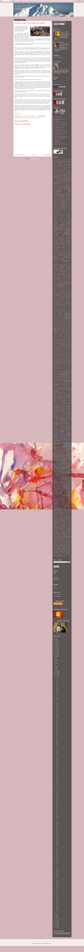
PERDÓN (62, 431)
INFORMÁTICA (55, 339)
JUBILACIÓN (55, 358)
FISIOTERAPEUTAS (56, 312)
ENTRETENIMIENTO (56, 287)
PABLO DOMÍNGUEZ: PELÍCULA (65, 418)
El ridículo (56, 788)
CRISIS (66, 242)
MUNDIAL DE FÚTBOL (58, 398)
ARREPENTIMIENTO (57, 193)
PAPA (61, 421)
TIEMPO (57, 520)
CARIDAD (56, 212)
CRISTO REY (59, 246)
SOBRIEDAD (55, 494)
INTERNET (55, 342)
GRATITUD (55, 321)
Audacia (56, 856)
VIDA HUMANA (67, 537)
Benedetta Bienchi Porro (57, 202)
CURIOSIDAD (63, 249)
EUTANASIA (68, 295)
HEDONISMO (57, 325)
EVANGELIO (55, 296)
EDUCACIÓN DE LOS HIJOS (64, 275)
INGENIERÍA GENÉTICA (62, 339)
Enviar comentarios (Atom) (35, 158)
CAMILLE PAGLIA (67, 207)
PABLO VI (59, 419)
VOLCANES (65, 551)
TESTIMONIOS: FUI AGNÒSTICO (65, 512)
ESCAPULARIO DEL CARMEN (62, 289)
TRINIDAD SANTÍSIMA (56, 526)
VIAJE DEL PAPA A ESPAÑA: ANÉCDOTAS (64, 534)
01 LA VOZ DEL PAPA (57, 117)
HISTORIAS (63, 327)
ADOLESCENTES (67, 167)
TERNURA (54, 505)
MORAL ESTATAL (57, 395)
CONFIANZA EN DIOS (33, 117)
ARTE (63, 193)
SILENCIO (61, 491)
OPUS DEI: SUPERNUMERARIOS (61, 415)
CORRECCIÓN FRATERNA (57, 240)
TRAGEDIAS (68, 524)
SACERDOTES (56, 467)
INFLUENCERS (61, 338)
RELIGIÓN (68, 457)
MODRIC (54, 394)
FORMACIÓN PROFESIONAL (58, 314)
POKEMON (65, 440)
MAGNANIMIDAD (63, 374)
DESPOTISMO (55, 261)
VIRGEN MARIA (59, 545)
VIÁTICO (54, 535)
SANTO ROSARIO (57, 483)
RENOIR (60, 458)
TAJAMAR (68, 500)
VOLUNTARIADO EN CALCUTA (58, 553)
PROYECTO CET (62, 449)
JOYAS (64, 353)
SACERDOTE (68, 466)
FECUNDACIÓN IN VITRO (66, 307)
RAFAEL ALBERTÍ (56, 452)
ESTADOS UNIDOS (62, 293)
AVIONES (63, 198)
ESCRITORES (55, 290)
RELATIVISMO (64, 457)
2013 (56, 922)
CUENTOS (68, 247)
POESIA (54, 440)
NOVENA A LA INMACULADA (57, 405)
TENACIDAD (68, 503)
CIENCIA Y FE (59, 221)
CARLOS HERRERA (67, 212)
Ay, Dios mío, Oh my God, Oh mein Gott (56, 804)
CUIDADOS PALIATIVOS (57, 248)
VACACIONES (68, 529)
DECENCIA (64, 253)
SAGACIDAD (62, 469)
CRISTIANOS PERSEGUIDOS (59, 244)
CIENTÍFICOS (65, 221)
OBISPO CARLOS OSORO (62, 409)
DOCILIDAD (55, 269)
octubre (57, 662)
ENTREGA (63, 286)
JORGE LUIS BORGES (66, 348)
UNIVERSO (55, 529)
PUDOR (54, 450)
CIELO (69, 220)
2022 (56, 644)
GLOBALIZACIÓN (65, 319)
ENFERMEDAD (66, 282)
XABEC (58, 556)
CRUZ (58, 247)
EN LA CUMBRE (58, 30)
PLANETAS (56, 439)
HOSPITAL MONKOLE (61, 330)
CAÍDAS (58, 207)
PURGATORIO (58, 450)
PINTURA (57, 438)
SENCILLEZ (64, 487)
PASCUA (65, 424)
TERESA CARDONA (67, 504)
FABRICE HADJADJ (61, 299)
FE (59, 307)
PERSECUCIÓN (67, 434)
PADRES (61, 420)
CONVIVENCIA (56, 235)
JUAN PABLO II (62, 355)
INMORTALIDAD (58, 341)
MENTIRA (59, 388)
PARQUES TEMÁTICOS (67, 422)
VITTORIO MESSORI (63, 548)
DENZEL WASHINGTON (61, 256)
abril (56, 675)
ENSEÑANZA (59, 285)
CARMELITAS (65, 213)
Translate (62, 25)
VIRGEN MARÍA (65, 545)
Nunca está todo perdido (56, 823)
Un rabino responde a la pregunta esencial (56, 775)
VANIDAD (64, 532)
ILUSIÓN (69, 334)
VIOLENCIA (61, 543)
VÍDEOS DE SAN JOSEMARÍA (65, 540)
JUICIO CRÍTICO (65, 359)
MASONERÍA (68, 379)
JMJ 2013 (58, 347)
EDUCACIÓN (62, 273)
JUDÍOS (66, 358)
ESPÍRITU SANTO (64, 292)
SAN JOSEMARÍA (66, 472)
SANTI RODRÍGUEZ (67, 480)
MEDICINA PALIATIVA (67, 384)
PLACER (60, 438)
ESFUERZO (55, 291)
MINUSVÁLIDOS (56, 390)
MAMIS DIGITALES (56, 376)
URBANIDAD (61, 529)
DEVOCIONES (66, 262)
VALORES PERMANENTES (63, 531)
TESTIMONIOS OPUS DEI (61, 509)
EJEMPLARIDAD (56, 278)
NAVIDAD (63, 401)
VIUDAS (67, 548)
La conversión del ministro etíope (56, 752)
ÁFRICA (63, 170)
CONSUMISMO (67, 231)
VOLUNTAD (68, 551)
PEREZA (68, 432)
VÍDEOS (55, 540)
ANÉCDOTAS (57, 183)
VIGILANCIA (68, 542)
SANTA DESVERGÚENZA (64, 478)
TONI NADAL (65, 521)
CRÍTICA (64, 246)
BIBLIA (59, 203)
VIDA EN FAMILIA (56, 537)
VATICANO (68, 532)
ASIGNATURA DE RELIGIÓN (59, 194)
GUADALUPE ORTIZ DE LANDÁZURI (63, 321)
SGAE (66, 490)
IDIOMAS (57, 332)
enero (57, 918)
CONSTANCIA (61, 231)
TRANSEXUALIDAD (62, 525)
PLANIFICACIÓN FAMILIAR (62, 439)
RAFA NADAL (67, 451)
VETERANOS (67, 533)
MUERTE (60, 397)
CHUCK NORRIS (65, 220)
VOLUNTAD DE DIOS (58, 552)
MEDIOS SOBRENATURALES (65, 386)
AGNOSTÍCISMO (68, 170)
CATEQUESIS (68, 216)
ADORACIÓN (60, 168)
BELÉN (54, 201)
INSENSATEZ (63, 341)
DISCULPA (55, 268)
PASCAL (63, 424)
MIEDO (58, 389)
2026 (56, 637)
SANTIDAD (56, 481)
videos (69, 539)
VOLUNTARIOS (66, 553)
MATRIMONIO (67, 381)
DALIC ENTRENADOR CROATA (62, 251)
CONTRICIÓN (55, 234)
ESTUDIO (65, 294)
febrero (57, 916)
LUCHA (58, 371)
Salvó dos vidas (56, 758)
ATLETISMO (55, 196)
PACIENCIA (63, 419)
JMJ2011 (68, 347)
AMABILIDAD (55, 175)
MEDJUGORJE (61, 387)
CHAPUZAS (55, 219)
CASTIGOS (63, 214)
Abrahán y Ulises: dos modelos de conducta (56, 765)
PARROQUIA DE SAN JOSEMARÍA (59, 423)
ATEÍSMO (59, 195)
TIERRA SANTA (62, 520)
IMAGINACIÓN (68, 335)
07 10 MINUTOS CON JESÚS (58, 129)
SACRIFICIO (68, 468)
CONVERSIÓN (66, 234)
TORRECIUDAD (64, 522)
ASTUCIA (64, 194)
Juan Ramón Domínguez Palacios (61, 68)
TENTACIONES (55, 504)
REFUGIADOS (68, 456)
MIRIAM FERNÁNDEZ (66, 391)
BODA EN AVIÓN (59, 204)
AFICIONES (64, 169)
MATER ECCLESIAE (56, 380)
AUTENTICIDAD (61, 197)
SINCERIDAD (67, 491)
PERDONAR (68, 431)
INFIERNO (68, 337)
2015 (56, 655)
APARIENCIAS (61, 188)
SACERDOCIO (67, 465)
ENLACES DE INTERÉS (57, 57)
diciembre (57, 656)
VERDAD (63, 533)
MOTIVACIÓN (68, 396)
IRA (57, 342)
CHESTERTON (61, 219)
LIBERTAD (55, 367)
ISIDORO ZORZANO (60, 343)
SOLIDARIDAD (66, 495)
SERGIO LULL (68, 489)
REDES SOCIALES (61, 456)
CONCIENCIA (55, 227)
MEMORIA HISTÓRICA (67, 387)
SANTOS (61, 484)
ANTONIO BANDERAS (56, 185)
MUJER (64, 397)
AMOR (69, 175)
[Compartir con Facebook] (43, 116)
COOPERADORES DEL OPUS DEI (64, 237)
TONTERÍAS (68, 521)
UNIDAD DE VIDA (60, 528)
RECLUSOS (61, 453)
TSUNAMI (66, 526)
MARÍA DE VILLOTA (64, 377)
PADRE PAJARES (56, 420)
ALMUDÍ (55, 588)
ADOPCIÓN (55, 168)
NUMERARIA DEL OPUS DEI (65, 407)
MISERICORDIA (57, 392)
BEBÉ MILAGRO (65, 200)
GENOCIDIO (55, 319)
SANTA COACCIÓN (56, 478)
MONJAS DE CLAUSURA (60, 394)
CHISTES (60, 220)
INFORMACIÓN (67, 338)
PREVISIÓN (66, 444)
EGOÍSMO (65, 277)
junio (57, 672)
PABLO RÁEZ (55, 419)
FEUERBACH (55, 310)
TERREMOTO (59, 505)
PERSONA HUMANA (66, 435)
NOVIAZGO (55, 406)
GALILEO (58, 318)
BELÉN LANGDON (59, 201)
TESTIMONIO (68, 506)
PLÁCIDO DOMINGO (65, 438)
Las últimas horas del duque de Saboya (56, 795)
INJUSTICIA (67, 340)
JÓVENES (68, 352)
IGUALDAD (65, 334)
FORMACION (60, 313)
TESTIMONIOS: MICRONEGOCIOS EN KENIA (61, 513)
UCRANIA (55, 527)
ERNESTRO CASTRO (60, 288)
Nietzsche (61, 403)
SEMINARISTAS (59, 487)
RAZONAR (60, 452)
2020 (56, 647)
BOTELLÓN (59, 205)
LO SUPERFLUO (58, 370)
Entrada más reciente (19, 154)
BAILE (69, 198)
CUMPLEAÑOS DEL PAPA (66, 248)
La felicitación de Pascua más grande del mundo (56, 884)
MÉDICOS (55, 385)
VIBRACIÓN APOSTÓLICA (62, 535)
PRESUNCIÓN (61, 444)
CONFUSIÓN (61, 230)
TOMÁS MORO (60, 521)
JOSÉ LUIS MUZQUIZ (56, 350)
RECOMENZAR (56, 454)
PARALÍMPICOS (61, 422)
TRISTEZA (62, 526)
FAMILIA (58, 301)
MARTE (69, 378)
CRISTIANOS (68, 243)
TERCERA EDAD (61, 504)
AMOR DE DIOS (59, 178)
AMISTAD (65, 175)
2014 (56, 920)
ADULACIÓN (65, 168)
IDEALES (63, 331)
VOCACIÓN (64, 549)
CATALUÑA (58, 215)
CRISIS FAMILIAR (62, 243)
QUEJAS (54, 451)
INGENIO (68, 339)
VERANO (59, 533)
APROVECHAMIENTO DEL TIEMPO (61, 191)
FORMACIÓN (67, 313)
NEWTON (69, 402)
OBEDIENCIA (67, 408)
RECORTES (68, 454)
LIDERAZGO (63, 368)
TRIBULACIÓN (68, 525)
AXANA (67, 198)
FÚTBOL (54, 318)
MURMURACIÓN (60, 399)
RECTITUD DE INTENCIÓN (64, 455)
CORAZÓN (59, 238)
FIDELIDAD (60, 310)
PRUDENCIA (68, 449)
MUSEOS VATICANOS (67, 399)
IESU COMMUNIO (61, 332)
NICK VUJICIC (56, 403)
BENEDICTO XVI (64, 202)
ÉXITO (69, 298)
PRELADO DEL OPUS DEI (64, 442)
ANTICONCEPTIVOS (67, 184)
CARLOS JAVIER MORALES (57, 213)
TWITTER (69, 526)
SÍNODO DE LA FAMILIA (65, 492)
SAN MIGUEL (65, 477)
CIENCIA (55, 221)
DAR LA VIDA (55, 253)
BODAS (63, 204)
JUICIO (59, 359)
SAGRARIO (59, 471)
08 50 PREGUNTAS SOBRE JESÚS (60, 131)
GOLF (66, 320)
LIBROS (59, 368)
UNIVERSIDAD (68, 528)
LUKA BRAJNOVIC (60, 372)
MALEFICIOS (68, 375)
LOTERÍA (68, 370)
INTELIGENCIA (68, 341)
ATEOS (66, 195)
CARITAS (61, 212)
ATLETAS (69, 195)
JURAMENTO (55, 360)
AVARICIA (60, 198)
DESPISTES (68, 260)
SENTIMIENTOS (58, 489)
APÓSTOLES (68, 189)
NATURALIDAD (56, 401)
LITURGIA (62, 369)
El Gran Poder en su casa (56, 892)
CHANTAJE (68, 218)
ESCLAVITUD (68, 289)
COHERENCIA (56, 223)
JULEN (69, 359)
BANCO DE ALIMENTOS (62, 199)
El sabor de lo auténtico (56, 699)
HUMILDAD (56, 331)
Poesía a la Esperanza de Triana (56, 908)
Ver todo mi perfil (56, 73)
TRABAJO (55, 523)
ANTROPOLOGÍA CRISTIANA (61, 186)
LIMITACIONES (68, 368)
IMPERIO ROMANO (63, 336)
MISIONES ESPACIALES (62, 393)
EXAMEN (62, 297)
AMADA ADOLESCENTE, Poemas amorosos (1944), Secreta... (56, 832)
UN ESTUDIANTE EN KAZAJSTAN (65, 527)
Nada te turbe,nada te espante (56, 902)
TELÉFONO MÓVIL (57, 502)
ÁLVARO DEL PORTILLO (61, 174)
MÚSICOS (58, 400)
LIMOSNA (54, 369)
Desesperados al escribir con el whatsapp (56, 718)
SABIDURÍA (61, 465)
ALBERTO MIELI (58, 172)
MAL (67, 374)
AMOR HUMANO (66, 178)
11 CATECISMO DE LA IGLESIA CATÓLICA (61, 136)
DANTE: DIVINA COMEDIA (66, 252)
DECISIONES (68, 253)
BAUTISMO (60, 200)
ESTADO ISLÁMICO (56, 293)
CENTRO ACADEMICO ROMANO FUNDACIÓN (60, 218)
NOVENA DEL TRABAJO (66, 405)
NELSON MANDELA (62, 402)
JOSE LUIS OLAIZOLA (63, 350)
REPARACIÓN (65, 458)
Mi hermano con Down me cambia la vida (56, 869)
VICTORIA (59, 536)
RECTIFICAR (55, 455)
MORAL (69, 394)
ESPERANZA (62, 291)
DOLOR (62, 270)
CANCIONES (55, 209)
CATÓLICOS (65, 217)
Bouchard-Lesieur (64, 205)
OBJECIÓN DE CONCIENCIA (58, 410)
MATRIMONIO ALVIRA (57, 382)
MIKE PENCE (62, 389)
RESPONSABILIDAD (62, 460)
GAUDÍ (61, 318)
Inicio (33, 154)
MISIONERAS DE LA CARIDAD (66, 392)
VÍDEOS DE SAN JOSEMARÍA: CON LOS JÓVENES (61, 541)
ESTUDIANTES (59, 294)
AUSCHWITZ (55, 197)
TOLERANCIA (55, 521)
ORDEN (61, 416)
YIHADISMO (61, 556)
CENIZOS (69, 217)
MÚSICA (55, 400)
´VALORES (60, 161)
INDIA (62, 337)
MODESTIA (68, 393)
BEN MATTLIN (68, 201)
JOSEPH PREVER (59, 352)
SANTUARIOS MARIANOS (66, 484)
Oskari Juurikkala (56, 418)
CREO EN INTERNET (61, 242)
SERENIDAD (63, 489)
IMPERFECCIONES (56, 336)
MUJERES (68, 397)
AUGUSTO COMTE (68, 196)
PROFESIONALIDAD (66, 446)
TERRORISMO (64, 505)
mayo (57, 674)
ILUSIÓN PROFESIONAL (58, 335)
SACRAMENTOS (62, 468)
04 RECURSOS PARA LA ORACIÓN (60, 123)
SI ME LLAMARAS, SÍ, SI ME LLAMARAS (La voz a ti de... (56, 730)
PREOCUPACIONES (62, 443)
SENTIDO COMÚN (61, 488)
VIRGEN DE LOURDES (62, 544)
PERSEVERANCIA (56, 435)
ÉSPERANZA (68, 291)
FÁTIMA (64, 303)
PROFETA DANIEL (62, 447)
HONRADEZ (55, 329)
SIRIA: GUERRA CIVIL (61, 493)
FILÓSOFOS (60, 311)
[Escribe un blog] (40, 116)
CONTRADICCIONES (57, 233)
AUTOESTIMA (68, 197)
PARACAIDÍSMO (55, 422)
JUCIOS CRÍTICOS (61, 358)
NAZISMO (69, 401)
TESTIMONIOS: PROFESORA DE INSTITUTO (61, 514)
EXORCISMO (55, 299)
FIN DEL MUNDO (67, 311)
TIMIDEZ (66, 520)
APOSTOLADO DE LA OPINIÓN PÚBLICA (59, 189)
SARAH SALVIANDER (56, 485)
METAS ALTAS (68, 388)
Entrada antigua (47, 154)
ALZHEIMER (68, 174)
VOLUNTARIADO (67, 552)
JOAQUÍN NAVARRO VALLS (57, 348)
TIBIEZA (54, 520)
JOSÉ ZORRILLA (65, 351)
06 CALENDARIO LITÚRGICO (58, 127)
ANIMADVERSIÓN (56, 184)
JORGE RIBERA (56, 349)
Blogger (50, 943)
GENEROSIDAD (66, 318)
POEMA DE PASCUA (56, 876)
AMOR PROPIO (25, 117)
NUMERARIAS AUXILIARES (58, 408)
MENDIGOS (55, 388)
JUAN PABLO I (56, 355)
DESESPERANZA (62, 260)
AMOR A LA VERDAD (63, 176)
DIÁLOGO (69, 263)
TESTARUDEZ (55, 506)
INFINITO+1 (55, 338)
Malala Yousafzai (58, 375)
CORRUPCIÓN (56, 241)
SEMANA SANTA (61, 486)
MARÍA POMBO (59, 378)
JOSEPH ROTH (64, 352)
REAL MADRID (65, 452)
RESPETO (64, 459)
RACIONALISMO (59, 451)
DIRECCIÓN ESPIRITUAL (64, 266)
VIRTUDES (65, 547)
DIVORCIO (68, 268)
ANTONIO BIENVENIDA (63, 185)
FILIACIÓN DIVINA (66, 310)
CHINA (65, 219)
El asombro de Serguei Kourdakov (56, 851)
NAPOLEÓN (62, 400)
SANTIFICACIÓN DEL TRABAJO (64, 482)
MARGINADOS (59, 377)
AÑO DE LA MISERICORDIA (60, 187)
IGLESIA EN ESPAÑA (62, 333)
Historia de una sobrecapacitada (56, 861)
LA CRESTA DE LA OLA (59, 42)
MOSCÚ (64, 396)
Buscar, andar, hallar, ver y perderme (56, 680)
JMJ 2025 (65, 347)
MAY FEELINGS (56, 384)
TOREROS (58, 522)
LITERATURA (59, 369)
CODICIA (68, 222)
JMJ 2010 (65, 345)
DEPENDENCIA (68, 256)
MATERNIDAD (67, 380)
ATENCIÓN (63, 195)
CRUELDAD (55, 247)
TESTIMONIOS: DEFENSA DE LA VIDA (59, 510)
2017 (56, 651)
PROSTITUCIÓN (68, 448)
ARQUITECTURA (68, 192)
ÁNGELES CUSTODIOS (66, 183)
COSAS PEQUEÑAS (66, 241)
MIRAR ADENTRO (63, 390)
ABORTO (60, 162)
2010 (56, 926)
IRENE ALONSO (65, 342)
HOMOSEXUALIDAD (57, 328)
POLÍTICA (68, 440)
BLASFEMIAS (62, 203)
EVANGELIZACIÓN (66, 296)
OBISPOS (69, 409)
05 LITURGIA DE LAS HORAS (58, 125)
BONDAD (54, 205)
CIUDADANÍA (55, 222)
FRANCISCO (67, 316)
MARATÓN (55, 377)
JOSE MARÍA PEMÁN (59, 351)
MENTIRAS (63, 388)
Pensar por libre (58, 594)
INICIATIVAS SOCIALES (58, 340)
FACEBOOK (66, 299)
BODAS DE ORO (67, 204)
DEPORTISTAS (66, 257)
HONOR (69, 328)
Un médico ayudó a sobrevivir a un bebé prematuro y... (56, 707)
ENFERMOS (68, 283)
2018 (56, 650)
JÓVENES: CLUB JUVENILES (58, 353)
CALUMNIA (62, 207)
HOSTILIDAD (68, 330)
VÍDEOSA (54, 542)
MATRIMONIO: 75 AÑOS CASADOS (65, 383)
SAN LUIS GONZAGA (60, 477)
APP (54, 190)
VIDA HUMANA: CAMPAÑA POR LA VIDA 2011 (61, 538)
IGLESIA (66, 332)
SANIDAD (69, 477)
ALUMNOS (55, 174)
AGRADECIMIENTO (57, 171)
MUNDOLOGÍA (55, 399)
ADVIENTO (60, 169)
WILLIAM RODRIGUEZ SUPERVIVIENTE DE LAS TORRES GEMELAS (61, 555)
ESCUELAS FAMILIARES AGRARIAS (64, 290)
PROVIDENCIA (56, 449)
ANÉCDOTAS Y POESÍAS (27, 4)
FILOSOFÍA (55, 311)
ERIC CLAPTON (65, 287)
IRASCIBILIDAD (61, 342)
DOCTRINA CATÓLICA (62, 269)
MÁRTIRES (55, 379)
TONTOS (54, 522)
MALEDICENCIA (64, 375)
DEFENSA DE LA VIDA (64, 255)
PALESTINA (68, 420)
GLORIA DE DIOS (62, 320)
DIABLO (65, 263)
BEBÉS (69, 200)
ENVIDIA (61, 287)
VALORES (55, 531)
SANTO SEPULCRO (64, 483)
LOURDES (55, 371)
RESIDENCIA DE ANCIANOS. (57, 459)
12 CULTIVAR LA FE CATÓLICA (59, 138)
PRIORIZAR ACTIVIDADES (66, 445)
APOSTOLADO (67, 188)
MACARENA (65, 372)
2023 (56, 642)
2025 (56, 639)
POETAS (62, 440)
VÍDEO (67, 539)
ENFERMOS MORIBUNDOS (58, 284)
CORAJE (55, 238)
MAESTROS (55, 374)
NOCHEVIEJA (63, 404)
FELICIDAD (55, 308)
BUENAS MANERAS (61, 206)
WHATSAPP (65, 554)
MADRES (64, 373)
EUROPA (62, 295)
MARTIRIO (60, 379)
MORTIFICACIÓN (67, 395)
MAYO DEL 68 (61, 384)
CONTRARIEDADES (66, 233)
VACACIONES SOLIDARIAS (58, 530)
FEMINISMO (60, 309)
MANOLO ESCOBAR (67, 376)
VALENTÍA (68, 530)
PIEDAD (54, 437)
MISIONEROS (55, 393)
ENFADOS (61, 282)
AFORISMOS (60, 170)
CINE (69, 221)
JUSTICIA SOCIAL (64, 360)
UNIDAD (54, 528)
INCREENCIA (58, 337)
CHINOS (69, 219)
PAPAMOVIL (68, 421)
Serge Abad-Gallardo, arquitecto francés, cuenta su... (56, 691)
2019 (56, 648)
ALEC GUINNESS (63, 172)
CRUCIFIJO (68, 246)
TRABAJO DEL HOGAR (63, 523)
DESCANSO (55, 260)
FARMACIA (60, 303)
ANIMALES (61, 184)
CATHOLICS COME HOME (57, 217)
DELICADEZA (55, 256)
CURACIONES (55, 249)
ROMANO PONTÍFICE (66, 463)
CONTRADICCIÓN (67, 232)
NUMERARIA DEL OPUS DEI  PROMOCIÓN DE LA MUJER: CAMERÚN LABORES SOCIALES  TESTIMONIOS (61, 160)
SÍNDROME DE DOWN (57, 492)
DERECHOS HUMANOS (65, 258)
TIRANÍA (69, 520)
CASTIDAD (59, 214)
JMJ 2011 (68, 345)
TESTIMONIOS (57, 508)
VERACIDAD (55, 533)
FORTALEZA (67, 314)
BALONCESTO (55, 199)
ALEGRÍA (68, 172)
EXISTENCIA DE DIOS (63, 298)
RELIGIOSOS (55, 458)
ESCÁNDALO (55, 289)
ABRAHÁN (20, 117)
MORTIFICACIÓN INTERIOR (58, 396)
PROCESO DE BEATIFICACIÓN (58, 446)
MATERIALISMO (62, 380)
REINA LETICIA (59, 457)
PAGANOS (64, 420)
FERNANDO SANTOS (66, 309)
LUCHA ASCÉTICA (64, 371)
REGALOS (55, 457)
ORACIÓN (55, 416)
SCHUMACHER (68, 485)
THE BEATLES (67, 519)
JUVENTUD (68, 360)
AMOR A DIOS (56, 176)
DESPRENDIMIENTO (66, 261)
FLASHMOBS (61, 312)
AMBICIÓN (60, 175)
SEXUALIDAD (61, 490)
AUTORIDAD (55, 198)
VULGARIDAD (60, 554)
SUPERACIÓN (56, 499)
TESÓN (69, 505)
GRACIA (69, 320)
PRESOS (57, 444)
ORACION (68, 415)
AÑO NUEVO (67, 187)
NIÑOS (65, 403)
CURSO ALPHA (63, 250)
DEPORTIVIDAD (56, 258)
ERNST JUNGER (67, 288)
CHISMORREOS (55, 220)
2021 (56, 645)
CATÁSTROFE (63, 215)
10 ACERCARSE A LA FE (58, 134)
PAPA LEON (64, 421)
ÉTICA (69, 294)
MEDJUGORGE (55, 387)
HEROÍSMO (55, 326)
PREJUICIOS (55, 442)
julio (56, 671)
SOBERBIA (68, 493)
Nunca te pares (56, 896)
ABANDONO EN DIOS (66, 161)
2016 (56, 653)
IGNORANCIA (60, 334)
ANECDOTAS (67, 181)
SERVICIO (55, 490)
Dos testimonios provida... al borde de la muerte (56, 814)
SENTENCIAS (55, 488)
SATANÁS (61, 485)
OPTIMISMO (64, 414)
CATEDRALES (62, 216)
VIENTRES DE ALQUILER (61, 542)
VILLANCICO (55, 543)
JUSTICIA (59, 360)
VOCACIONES (60, 551)
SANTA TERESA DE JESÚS (63, 479)
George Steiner (60, 319)
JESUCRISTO (63, 344)
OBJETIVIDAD (66, 410)
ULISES (38, 117)
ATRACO (58, 196)
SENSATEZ (68, 487)
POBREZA (68, 439)
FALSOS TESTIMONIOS (67, 300)
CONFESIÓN (56, 228)
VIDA (62, 536)
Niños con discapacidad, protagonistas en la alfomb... (56, 742)
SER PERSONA (58, 596)
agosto (57, 668)
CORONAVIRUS (61, 239)
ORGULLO (60, 417)
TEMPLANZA (55, 503)
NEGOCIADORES (56, 402)
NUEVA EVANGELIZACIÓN (62, 406)
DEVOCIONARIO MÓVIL (57, 262)
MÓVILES (55, 397)
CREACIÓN (55, 242)
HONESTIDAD (64, 328)
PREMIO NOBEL (55, 443)
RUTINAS (55, 465)
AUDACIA (62, 196)
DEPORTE (55, 257)
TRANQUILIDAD (55, 525)
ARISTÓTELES (55, 192)
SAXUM (65, 485)
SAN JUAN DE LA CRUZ (60, 476)
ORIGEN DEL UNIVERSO (66, 417)
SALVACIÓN (68, 471)
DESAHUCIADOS (67, 259)
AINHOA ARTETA (64, 171)
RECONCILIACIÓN (63, 454)
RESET (69, 458)
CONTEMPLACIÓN (56, 232)
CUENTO (66, 247)
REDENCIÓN (55, 456)
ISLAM (66, 343)
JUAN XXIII (68, 357)
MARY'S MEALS (64, 379)
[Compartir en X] (41, 116)
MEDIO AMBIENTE (61, 385)
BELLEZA (64, 201)
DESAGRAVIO (61, 259)
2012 (56, 923)
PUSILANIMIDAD (63, 450)
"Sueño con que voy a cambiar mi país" (56, 842)
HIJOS (65, 326)
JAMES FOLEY (58, 344)
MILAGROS (68, 389)
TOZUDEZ (69, 522)
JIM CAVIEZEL (60, 345)
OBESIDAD (55, 409)
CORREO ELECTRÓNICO (66, 240)
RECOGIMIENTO (68, 453)
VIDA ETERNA (62, 537)
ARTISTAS (66, 193)
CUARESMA (62, 247)
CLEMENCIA (63, 222)
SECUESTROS (55, 486)
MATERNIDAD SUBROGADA (58, 381)
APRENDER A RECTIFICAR (63, 190)
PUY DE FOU (68, 450)
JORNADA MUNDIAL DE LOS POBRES (64, 349)
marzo (57, 913)
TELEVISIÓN (64, 502)
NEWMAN (66, 402)
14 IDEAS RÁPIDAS (57, 142)
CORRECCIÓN (67, 239)
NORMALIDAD (68, 404)
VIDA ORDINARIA (61, 539)
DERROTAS (55, 259)
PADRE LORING (68, 419)
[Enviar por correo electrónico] (39, 116)
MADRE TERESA (60, 373)
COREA (67, 238)
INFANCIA (64, 337)
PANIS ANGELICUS (56, 421)
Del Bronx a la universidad (56, 784)
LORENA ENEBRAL (64, 370)
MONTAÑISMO (66, 394)
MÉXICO (54, 389)
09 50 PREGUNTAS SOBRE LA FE (59, 133)
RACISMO (63, 451)
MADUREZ (68, 373)
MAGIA (58, 374)
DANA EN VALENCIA (59, 252)
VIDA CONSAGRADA (67, 536)
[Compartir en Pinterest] (44, 116)
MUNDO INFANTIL (67, 398)
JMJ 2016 (62, 347)
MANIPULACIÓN (61, 376)
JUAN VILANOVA (63, 357)
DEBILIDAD (60, 253)
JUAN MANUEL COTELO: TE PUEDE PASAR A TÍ (63, 354)
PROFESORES (56, 447)
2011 (56, 925)
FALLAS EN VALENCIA (59, 300)
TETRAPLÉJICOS (61, 519)
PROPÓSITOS (61, 448)
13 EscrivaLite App (56, 140)
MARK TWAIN (65, 378)
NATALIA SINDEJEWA (67, 400)
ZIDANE (64, 556)
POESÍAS (58, 440)
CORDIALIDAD (63, 238)
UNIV (65, 528)
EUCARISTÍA (56, 295)
